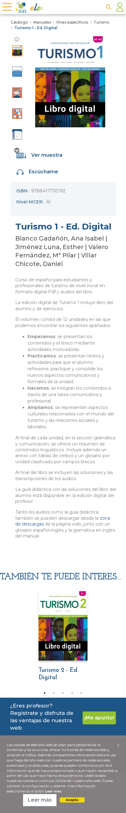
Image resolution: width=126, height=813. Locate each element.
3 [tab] (63, 693)
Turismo (101, 22)
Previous (16, 39)
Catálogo (19, 22)
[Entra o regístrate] (120, 7)
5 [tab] (81, 693)
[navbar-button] (6, 7)
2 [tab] (54, 693)
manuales (42, 22)
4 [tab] (72, 693)
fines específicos (72, 22)
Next (16, 150)
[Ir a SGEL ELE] (57, 7)
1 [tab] (45, 693)
